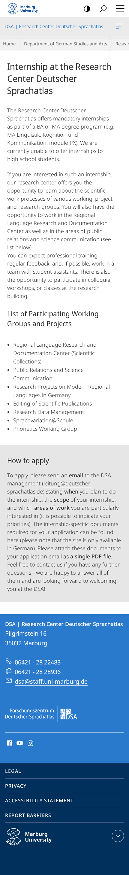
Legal (13, 771)
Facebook (9, 743)
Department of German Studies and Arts (65, 44)
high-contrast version (87, 8)
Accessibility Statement (39, 800)
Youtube (19, 743)
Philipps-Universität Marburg (40, 846)
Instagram (30, 743)
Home (9, 44)
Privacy (15, 785)
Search (103, 8)
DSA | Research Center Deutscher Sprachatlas (120, 26)
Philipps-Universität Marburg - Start (25, 8)
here (13, 540)
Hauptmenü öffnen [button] (120, 8)
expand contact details (118, 836)
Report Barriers (28, 815)
